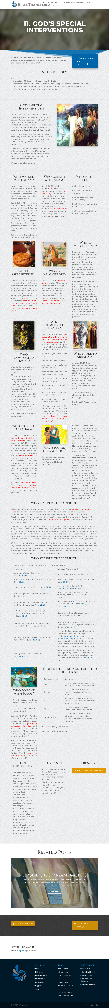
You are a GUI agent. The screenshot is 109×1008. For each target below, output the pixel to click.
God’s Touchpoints (41, 975)
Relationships (66, 995)
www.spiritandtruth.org (89, 770)
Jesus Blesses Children (88, 984)
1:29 (83, 604)
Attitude (66, 972)
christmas (60, 979)
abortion (59, 968)
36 (87, 604)
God (72, 985)
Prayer (59, 995)
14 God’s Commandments (54, 875)
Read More (54, 890)
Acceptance (65, 968)
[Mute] (88, 64)
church (65, 979)
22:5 (21, 582)
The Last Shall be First (88, 972)
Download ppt (24, 923)
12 (25, 575)
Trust (72, 995)
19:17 (65, 582)
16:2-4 (87, 595)
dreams (66, 982)
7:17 (69, 606)
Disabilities (60, 982)
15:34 (77, 588)
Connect (56, 6)
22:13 (24, 616)
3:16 (89, 574)
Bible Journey (53, 3)
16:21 (74, 595)
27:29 (71, 625)
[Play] (77, 61)
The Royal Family (86, 975)
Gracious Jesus (67, 3)
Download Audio (83, 925)
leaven (70, 989)
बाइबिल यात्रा (79, 3)
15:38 (90, 646)
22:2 (21, 575)
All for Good (60, 972)
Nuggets (46, 6)
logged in (21, 950)
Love (59, 992)
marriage (64, 992)
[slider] (92, 64)
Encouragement (61, 985)
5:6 (63, 606)
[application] (85, 63)
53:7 (73, 604)
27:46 (65, 588)
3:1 (84, 639)
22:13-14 (23, 656)
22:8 (42, 605)
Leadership (64, 989)
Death (71, 979)
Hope (59, 989)
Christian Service (67, 975)
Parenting (70, 992)
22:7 (48, 587)
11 (61, 903)
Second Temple (68, 639)
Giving (68, 985)
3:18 (73, 627)
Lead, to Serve (85, 968)
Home (45, 3)
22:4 (20, 596)
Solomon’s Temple (72, 636)
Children (60, 975)
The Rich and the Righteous (86, 980)
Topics (89, 3)
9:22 (64, 597)
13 (65, 903)
